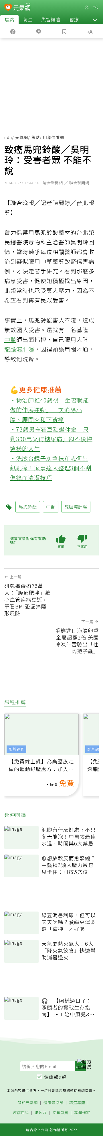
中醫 (10, 339)
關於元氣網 (28, 1103)
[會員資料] (86, 7)
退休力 (41, 1113)
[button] (95, 19)
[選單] (95, 7)
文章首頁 (60, 1113)
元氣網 (21, 137)
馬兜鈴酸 (28, 507)
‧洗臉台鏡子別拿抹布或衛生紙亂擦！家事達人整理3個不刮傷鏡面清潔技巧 (51, 468)
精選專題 (77, 1103)
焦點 (9, 19)
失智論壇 (51, 19)
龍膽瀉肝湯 (19, 349)
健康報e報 (55, 1077)
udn (8, 137)
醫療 (74, 19)
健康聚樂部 (53, 1103)
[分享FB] (13, 31)
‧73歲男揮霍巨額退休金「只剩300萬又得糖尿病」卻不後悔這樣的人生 (51, 439)
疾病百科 (21, 1113)
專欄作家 (82, 1113)
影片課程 (17, 749)
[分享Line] (39, 31)
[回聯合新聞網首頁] (8, 8)
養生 (28, 19)
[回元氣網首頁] (21, 7)
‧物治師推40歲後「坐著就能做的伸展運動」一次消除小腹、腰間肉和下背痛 (49, 410)
